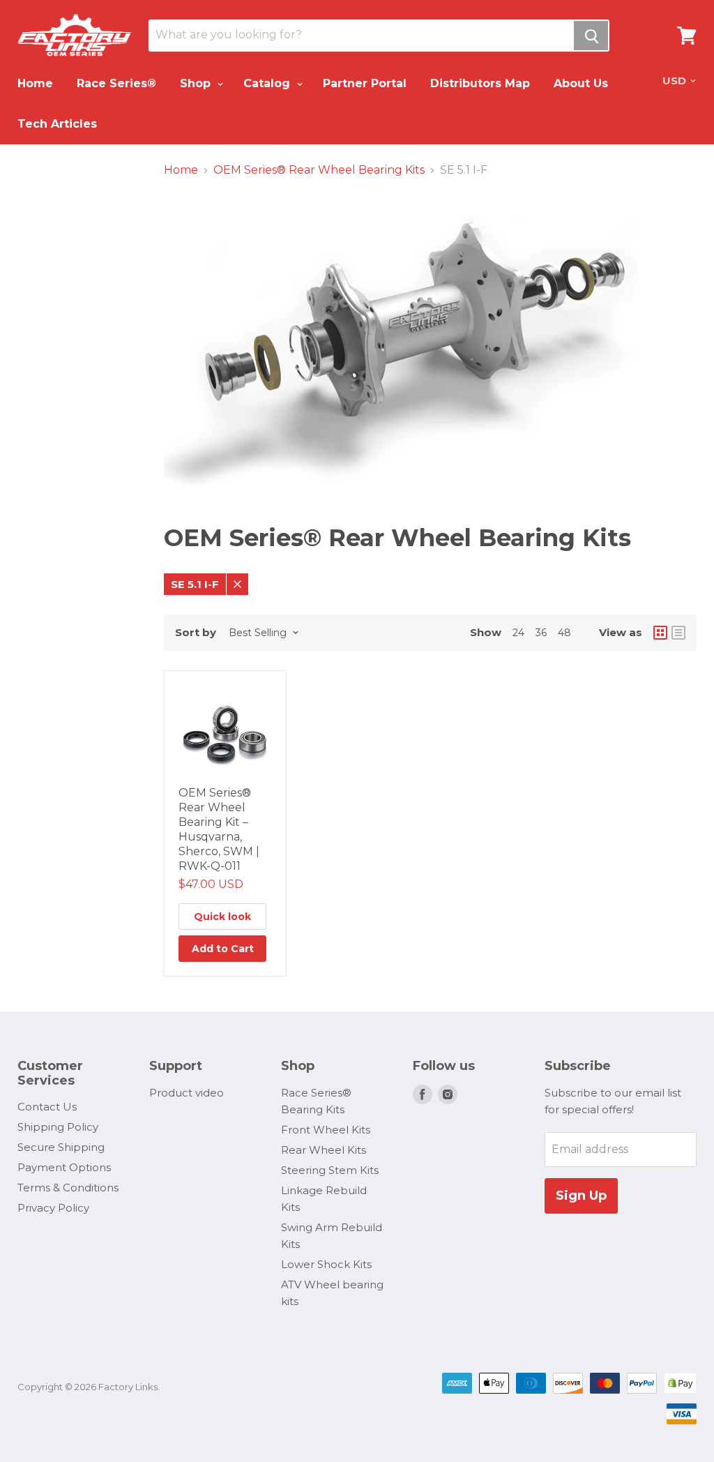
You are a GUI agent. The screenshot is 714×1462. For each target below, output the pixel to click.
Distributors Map (480, 83)
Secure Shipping (61, 1147)
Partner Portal (365, 83)
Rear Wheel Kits (323, 1149)
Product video (186, 1092)
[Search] (590, 36)
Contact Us (47, 1106)
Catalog (268, 83)
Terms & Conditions (68, 1187)
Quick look (222, 916)
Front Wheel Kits (325, 1129)
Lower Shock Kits (326, 1264)
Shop (197, 83)
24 (518, 632)
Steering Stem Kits (330, 1170)
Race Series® (116, 83)
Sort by (195, 632)
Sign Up (581, 1195)
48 (564, 632)
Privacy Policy (53, 1207)
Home (35, 83)
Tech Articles (57, 123)
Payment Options (64, 1167)
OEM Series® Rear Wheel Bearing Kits (319, 170)
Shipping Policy (57, 1126)
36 (541, 632)
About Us (581, 83)
